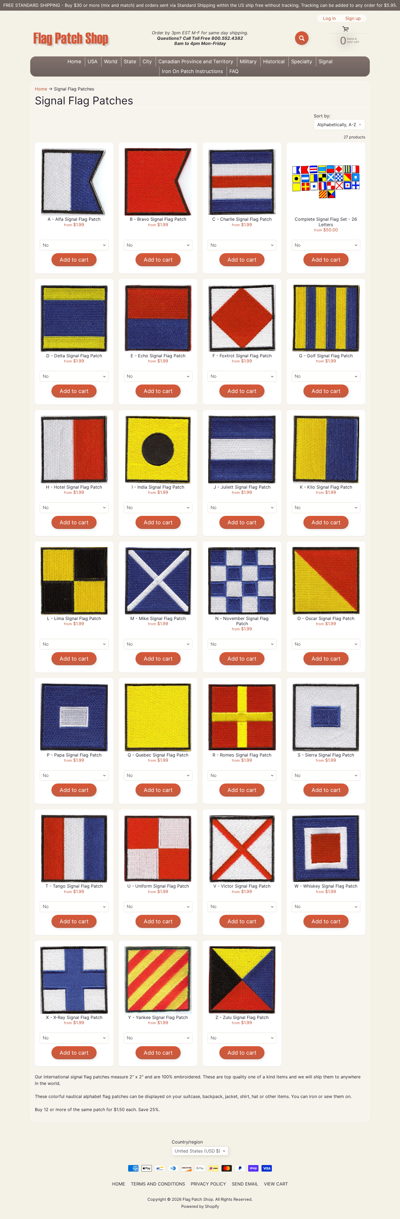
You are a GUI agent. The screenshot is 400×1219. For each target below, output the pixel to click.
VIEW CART (276, 1184)
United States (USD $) (197, 1151)
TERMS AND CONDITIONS (158, 1184)
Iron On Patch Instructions (192, 71)
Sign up (353, 18)
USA (92, 61)
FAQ (234, 71)
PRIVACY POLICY (208, 1184)
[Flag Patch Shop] (71, 38)
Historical (274, 61)
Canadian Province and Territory (195, 61)
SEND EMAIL (245, 1184)
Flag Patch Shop (198, 1199)
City (147, 61)
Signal (326, 61)
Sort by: (322, 116)
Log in (329, 18)
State (130, 61)
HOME (118, 1184)
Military (248, 61)
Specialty (301, 61)
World (110, 61)
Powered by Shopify (200, 1206)
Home (74, 61)
